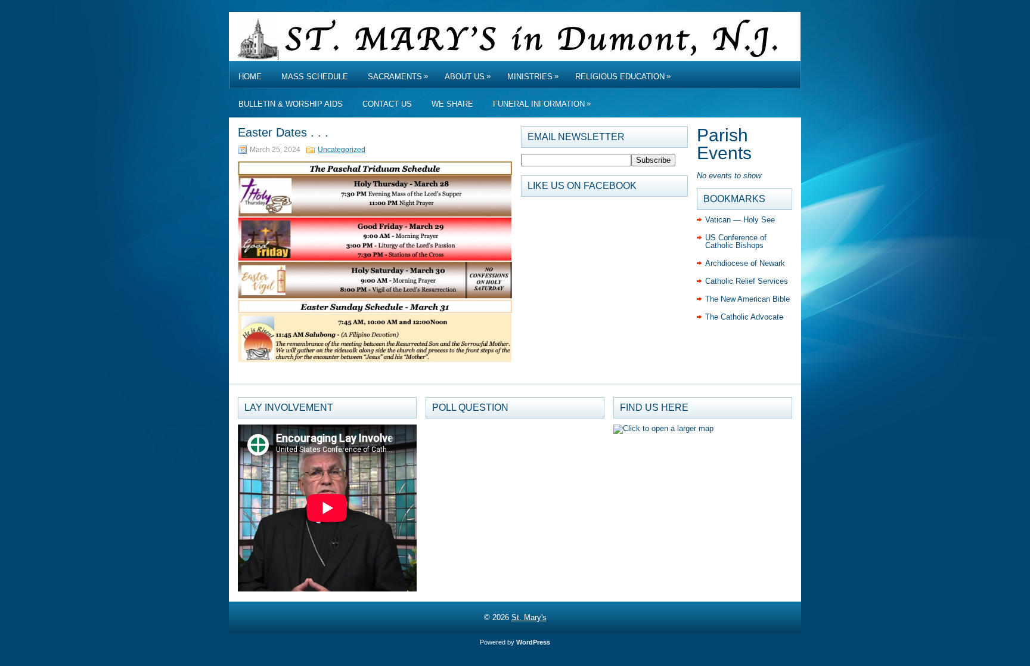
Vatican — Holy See (740, 219)
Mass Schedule (314, 76)
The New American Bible (747, 299)
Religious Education (623, 76)
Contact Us (387, 104)
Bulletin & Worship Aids (290, 104)
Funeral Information (542, 104)
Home (250, 76)
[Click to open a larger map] (663, 428)
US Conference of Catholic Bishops (736, 241)
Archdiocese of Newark (745, 263)
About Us (468, 76)
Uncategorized (341, 149)
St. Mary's (529, 617)
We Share (452, 104)
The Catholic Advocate (744, 316)
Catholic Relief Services (746, 281)
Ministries (533, 76)
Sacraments (398, 76)
